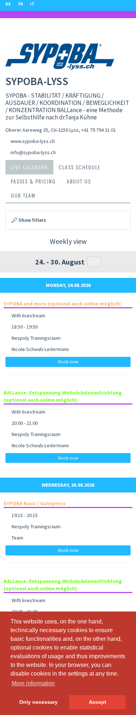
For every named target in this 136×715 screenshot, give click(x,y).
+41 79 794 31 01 (98, 130)
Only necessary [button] (38, 702)
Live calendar (29, 167)
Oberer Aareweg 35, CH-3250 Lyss (42, 130)
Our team (23, 195)
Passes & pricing (33, 181)
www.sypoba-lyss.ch (33, 141)
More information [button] (33, 683)
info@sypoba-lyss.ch (33, 152)
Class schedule (79, 167)
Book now (68, 362)
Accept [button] (97, 702)
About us (79, 181)
